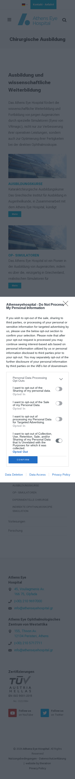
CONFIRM (23, 460)
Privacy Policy (61, 474)
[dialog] (37, 389)
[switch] (59, 389)
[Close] (67, 305)
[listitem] (37, 379)
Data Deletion (14, 474)
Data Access (37, 474)
